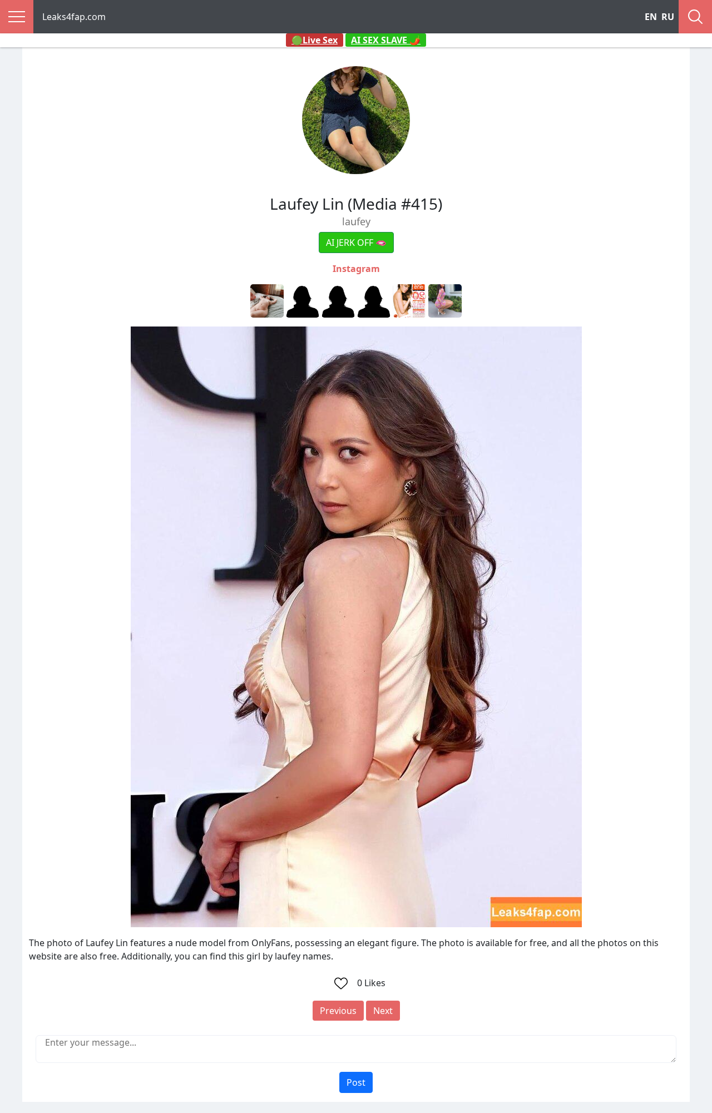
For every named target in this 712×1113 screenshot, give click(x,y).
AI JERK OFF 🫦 (356, 242)
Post (356, 1082)
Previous (338, 1011)
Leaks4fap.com (74, 17)
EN (651, 17)
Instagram (356, 269)
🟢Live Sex (314, 40)
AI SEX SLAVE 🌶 (386, 40)
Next (383, 1011)
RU (667, 17)
